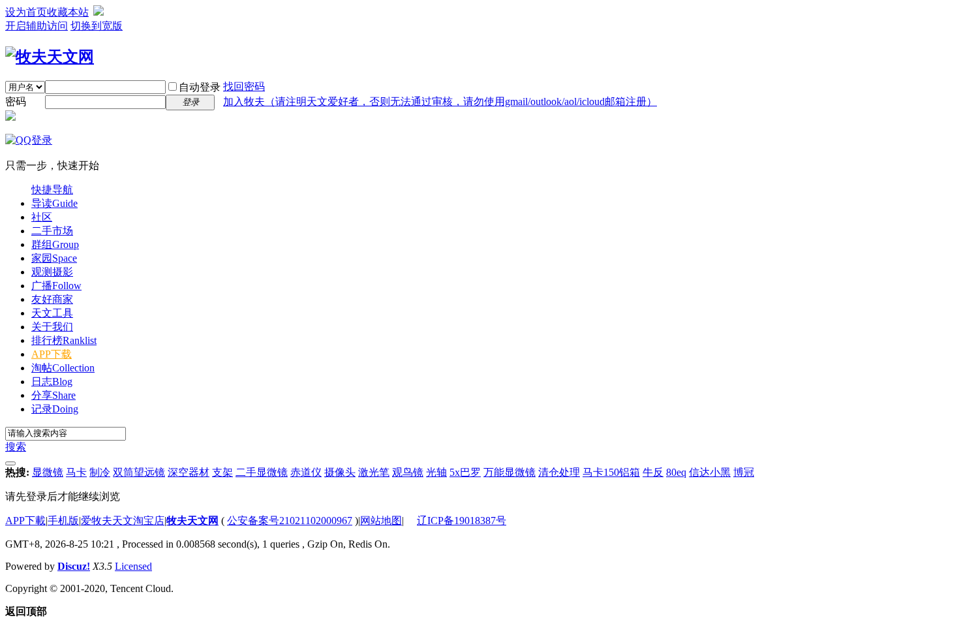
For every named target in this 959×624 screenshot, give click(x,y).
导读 (54, 203)
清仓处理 (559, 472)
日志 (51, 381)
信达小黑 (710, 472)
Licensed (133, 566)
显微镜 (47, 472)
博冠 (743, 472)
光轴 (436, 472)
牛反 (653, 472)
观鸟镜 (407, 472)
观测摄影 (52, 271)
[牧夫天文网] (49, 56)
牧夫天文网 (192, 520)
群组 (55, 244)
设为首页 (26, 12)
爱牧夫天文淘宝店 (122, 520)
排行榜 (64, 340)
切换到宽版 (96, 25)
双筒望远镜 (139, 472)
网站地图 (381, 520)
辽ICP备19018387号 (461, 520)
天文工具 (52, 313)
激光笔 (373, 472)
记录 (54, 408)
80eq (676, 472)
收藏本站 (68, 12)
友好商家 (52, 299)
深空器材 (188, 472)
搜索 (15, 446)
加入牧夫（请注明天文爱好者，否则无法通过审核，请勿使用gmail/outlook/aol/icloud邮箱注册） (440, 101)
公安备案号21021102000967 (289, 520)
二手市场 (52, 230)
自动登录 (200, 87)
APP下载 (51, 354)
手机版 (63, 520)
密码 (15, 101)
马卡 (76, 472)
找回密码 (244, 86)
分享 (53, 395)
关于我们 (52, 326)
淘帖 (63, 367)
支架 (222, 472)
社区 (41, 217)
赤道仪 (306, 472)
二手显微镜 (262, 472)
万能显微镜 (509, 472)
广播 (56, 285)
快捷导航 (52, 189)
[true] (10, 463)
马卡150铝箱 (611, 472)
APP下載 (25, 520)
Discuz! (73, 566)
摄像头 (340, 472)
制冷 (99, 472)
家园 (54, 258)
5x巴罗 (465, 472)
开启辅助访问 (36, 25)
